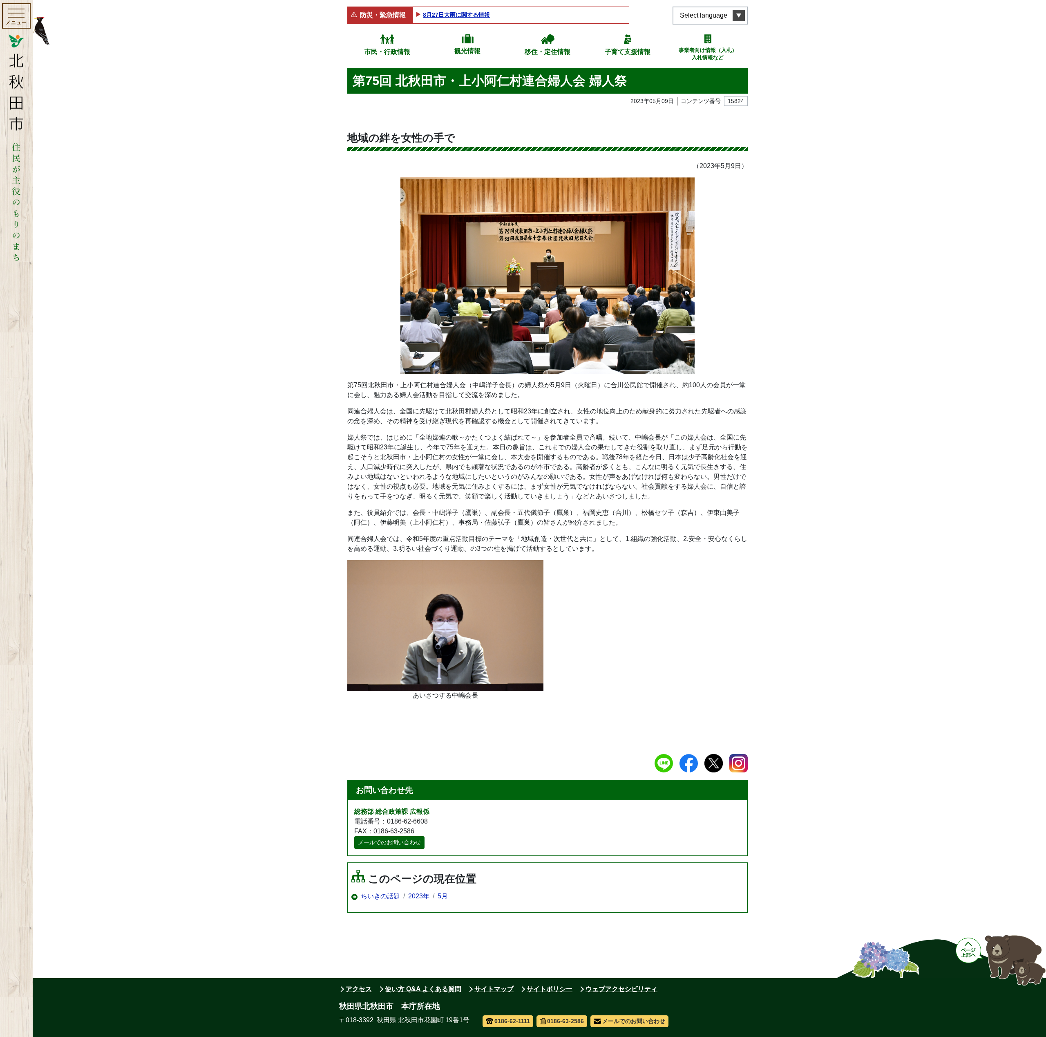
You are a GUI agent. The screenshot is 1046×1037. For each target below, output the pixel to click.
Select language (703, 15)
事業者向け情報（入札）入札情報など (708, 54)
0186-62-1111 (512, 1021)
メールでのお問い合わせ (389, 842)
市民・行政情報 (387, 51)
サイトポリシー (549, 988)
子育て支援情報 (627, 51)
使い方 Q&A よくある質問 (423, 988)
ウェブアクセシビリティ (621, 988)
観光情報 (467, 50)
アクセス (359, 988)
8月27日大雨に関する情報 (456, 14)
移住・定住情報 (547, 51)
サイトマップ (494, 988)
